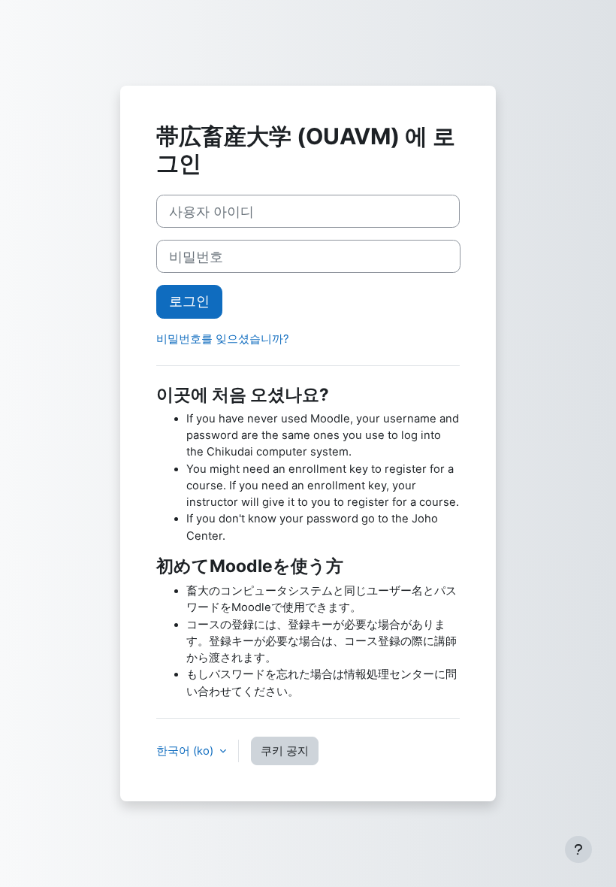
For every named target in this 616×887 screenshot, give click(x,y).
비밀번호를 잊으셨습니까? (222, 339)
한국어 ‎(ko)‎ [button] (186, 751)
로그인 (189, 301)
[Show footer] (578, 849)
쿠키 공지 (285, 751)
